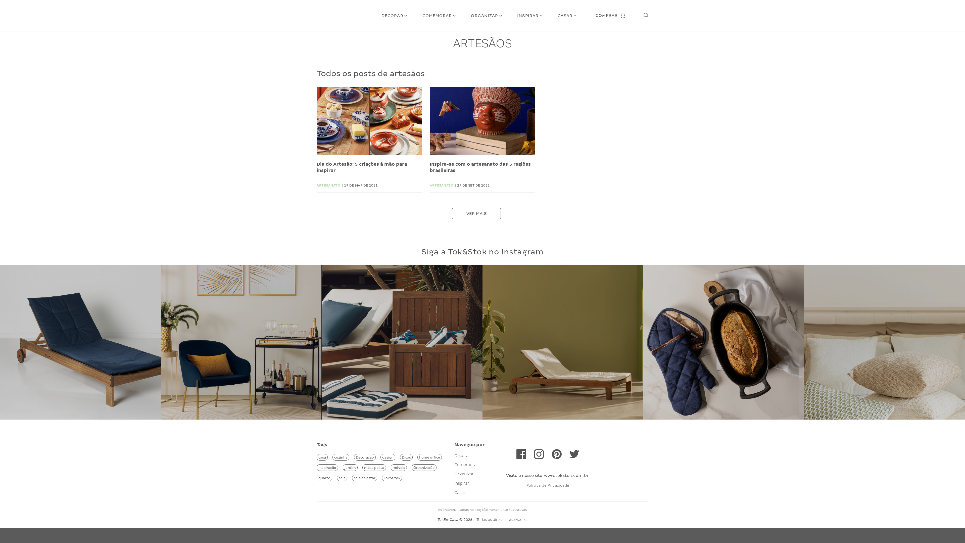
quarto (324, 478)
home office (429, 457)
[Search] (645, 15)
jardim (350, 468)
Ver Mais (476, 213)
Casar (565, 15)
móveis (399, 468)
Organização (424, 468)
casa (322, 457)
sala (342, 478)
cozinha (341, 457)
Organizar (484, 15)
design (388, 457)
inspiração (327, 468)
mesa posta (374, 468)
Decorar (392, 15)
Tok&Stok (392, 478)
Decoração (365, 457)
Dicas (406, 457)
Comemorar (437, 15)
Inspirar (528, 15)
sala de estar (364, 478)
